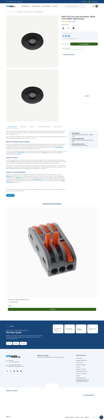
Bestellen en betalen (81, 369)
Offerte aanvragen (57, 126)
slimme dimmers (37, 179)
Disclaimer (87, 417)
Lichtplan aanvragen (81, 364)
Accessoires (54, 6)
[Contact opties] (101, 417)
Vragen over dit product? (44, 126)
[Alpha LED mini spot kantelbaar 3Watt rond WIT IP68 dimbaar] (68, 28)
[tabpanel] (52, 163)
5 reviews (74, 21)
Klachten (78, 375)
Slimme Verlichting (46, 6)
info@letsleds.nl (19, 1)
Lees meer (10, 195)
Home (7, 11)
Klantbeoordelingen (81, 378)
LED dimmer (19, 177)
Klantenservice (95, 1)
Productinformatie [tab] (12, 126)
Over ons (78, 367)
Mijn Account (79, 358)
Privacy (82, 417)
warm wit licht (20, 152)
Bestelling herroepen (82, 380)
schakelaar (8, 176)
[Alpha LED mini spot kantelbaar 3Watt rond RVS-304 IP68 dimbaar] (63, 28)
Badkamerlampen (12, 11)
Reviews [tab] (32, 126)
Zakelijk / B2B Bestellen (81, 360)
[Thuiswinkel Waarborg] (87, 95)
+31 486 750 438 (10, 1)
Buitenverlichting (35, 6)
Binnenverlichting (25, 6)
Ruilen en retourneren (81, 373)
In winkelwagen (85, 44)
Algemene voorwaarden (69, 417)
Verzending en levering (81, 371)
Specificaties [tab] (23, 126)
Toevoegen (52, 309)
